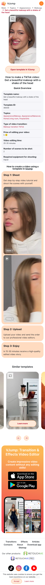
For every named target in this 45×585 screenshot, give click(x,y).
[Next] (26, 438)
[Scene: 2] (23, 288)
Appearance (25, 8)
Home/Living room (11, 118)
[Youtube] (34, 568)
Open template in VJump (22, 69)
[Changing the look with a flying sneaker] (14, 515)
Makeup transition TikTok (14, 127)
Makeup (38, 8)
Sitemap (22, 547)
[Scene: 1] (23, 220)
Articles (36, 541)
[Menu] (41, 3)
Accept (16, 581)
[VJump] (8, 3)
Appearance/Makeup (12, 116)
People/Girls (24, 118)
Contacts (8, 544)
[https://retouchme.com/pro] (22, 558)
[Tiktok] (11, 568)
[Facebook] (27, 568)
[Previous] (18, 438)
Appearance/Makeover (31, 116)
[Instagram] (19, 568)
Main (4, 8)
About (20, 544)
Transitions (11, 541)
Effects (24, 541)
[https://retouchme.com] (33, 553)
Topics (13, 8)
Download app (34, 544)
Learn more (22, 423)
